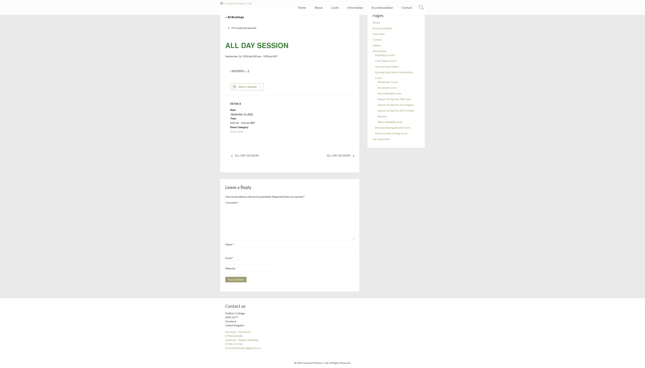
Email (229, 257)
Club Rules (379, 33)
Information (355, 7)
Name (229, 244)
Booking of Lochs (385, 55)
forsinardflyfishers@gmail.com (243, 348)
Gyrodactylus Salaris (387, 66)
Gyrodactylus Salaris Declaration (394, 72)
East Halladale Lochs (389, 93)
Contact (406, 7)
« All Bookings (234, 17)
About (318, 7)
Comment (231, 202)
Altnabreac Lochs (388, 81)
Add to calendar (248, 86)
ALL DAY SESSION (246, 155)
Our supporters (381, 139)
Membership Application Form (393, 127)
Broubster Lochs (387, 87)
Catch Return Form (386, 60)
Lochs (335, 7)
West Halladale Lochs (390, 121)
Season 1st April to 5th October (396, 110)
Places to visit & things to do (391, 133)
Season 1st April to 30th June (394, 99)
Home (302, 7)
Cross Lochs (237, 131)
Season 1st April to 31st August (396, 104)
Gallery (377, 45)
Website (230, 268)
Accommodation (382, 7)
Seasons (382, 116)
